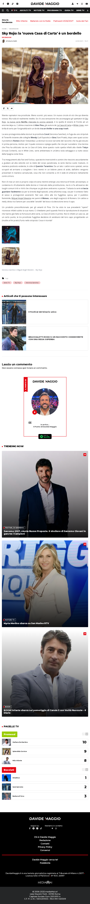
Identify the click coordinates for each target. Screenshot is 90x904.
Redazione (45, 840)
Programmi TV (54, 10)
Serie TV (80, 10)
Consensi (45, 850)
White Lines (78, 125)
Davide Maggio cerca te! (45, 859)
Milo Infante (21, 21)
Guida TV (69, 10)
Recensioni (6, 37)
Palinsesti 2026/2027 (63, 21)
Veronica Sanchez (32, 283)
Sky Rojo (18, 283)
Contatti (45, 843)
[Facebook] (4, 108)
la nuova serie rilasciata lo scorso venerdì (30, 122)
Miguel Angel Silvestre (21, 198)
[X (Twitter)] (8, 108)
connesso (18, 368)
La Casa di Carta (64, 125)
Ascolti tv (25, 10)
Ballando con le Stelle (40, 21)
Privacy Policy (45, 847)
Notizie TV (39, 10)
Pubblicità (45, 863)
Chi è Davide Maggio (45, 837)
